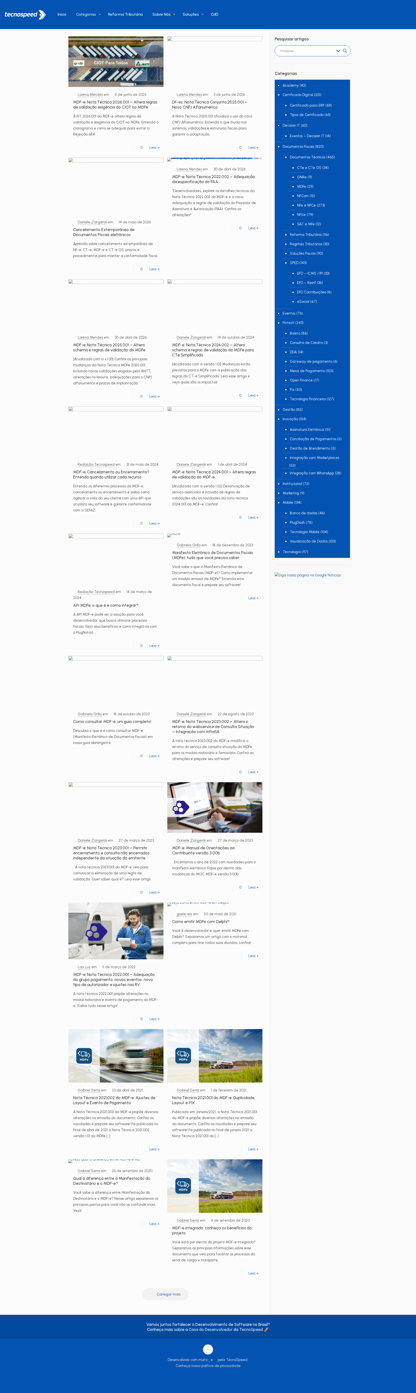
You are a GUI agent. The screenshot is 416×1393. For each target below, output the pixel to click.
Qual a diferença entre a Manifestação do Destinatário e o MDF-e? (111, 1181)
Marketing (291, 493)
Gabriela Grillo (189, 545)
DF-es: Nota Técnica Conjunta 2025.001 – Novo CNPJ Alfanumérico (209, 105)
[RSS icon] (218, 1375)
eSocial (303, 301)
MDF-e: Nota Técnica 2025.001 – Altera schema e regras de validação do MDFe (109, 347)
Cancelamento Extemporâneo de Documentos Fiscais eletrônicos (104, 232)
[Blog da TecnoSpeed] (25, 14)
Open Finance (301, 380)
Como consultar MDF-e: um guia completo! (112, 721)
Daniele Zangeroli (92, 222)
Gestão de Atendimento (310, 448)
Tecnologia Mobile (304, 532)
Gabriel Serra (89, 1090)
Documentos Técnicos (307, 157)
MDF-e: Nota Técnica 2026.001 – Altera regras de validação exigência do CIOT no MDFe (115, 105)
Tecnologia (292, 552)
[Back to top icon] (208, 1349)
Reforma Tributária (306, 234)
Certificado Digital (298, 95)
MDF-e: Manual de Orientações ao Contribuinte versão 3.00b (203, 850)
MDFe (301, 186)
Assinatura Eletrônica (307, 429)
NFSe (301, 215)
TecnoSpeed (251, 1329)
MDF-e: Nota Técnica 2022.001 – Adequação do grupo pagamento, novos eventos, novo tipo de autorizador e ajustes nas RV (114, 979)
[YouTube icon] (203, 1375)
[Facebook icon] (198, 1375)
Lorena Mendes (90, 94)
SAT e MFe (306, 224)
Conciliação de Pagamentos (313, 439)
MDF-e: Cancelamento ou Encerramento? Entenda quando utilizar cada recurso (111, 474)
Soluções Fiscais (303, 253)
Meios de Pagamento (307, 371)
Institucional (292, 484)
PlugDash (297, 522)
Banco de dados (303, 513)
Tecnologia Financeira (308, 399)
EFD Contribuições (311, 292)
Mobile (288, 502)
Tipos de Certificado (307, 115)
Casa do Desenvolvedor (211, 1329)
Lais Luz (84, 967)
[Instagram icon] (213, 1375)
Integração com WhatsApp (312, 473)
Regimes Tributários (306, 244)
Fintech (288, 323)
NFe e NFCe (306, 205)
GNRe (302, 177)
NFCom (303, 196)
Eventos (289, 313)
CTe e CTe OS (309, 168)
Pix (292, 389)
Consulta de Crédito (306, 343)
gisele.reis (184, 914)
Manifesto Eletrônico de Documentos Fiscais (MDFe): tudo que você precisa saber (212, 555)
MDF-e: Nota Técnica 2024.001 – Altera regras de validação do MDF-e (214, 474)
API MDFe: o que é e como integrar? (105, 605)
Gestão (289, 409)
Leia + (155, 147)
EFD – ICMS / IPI (310, 273)
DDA (293, 352)
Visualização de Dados (309, 541)
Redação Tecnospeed (96, 464)
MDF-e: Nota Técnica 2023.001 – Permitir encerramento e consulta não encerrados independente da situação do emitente (111, 852)
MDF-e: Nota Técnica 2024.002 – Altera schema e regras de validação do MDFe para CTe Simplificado (213, 349)
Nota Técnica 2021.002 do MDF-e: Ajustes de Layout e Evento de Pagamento (114, 1100)
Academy (291, 85)
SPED (294, 263)
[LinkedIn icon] (208, 1375)
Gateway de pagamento (311, 361)
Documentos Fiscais (298, 146)
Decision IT (291, 125)
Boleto (295, 333)
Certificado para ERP (307, 105)
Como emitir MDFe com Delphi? (200, 921)
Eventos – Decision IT (307, 136)
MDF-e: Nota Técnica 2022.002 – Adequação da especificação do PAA (213, 179)
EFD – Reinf (306, 283)
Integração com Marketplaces (314, 458)
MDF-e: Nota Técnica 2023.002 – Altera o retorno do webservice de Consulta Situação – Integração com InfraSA (213, 726)
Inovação (290, 419)
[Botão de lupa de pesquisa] (345, 50)
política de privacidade (221, 1366)
